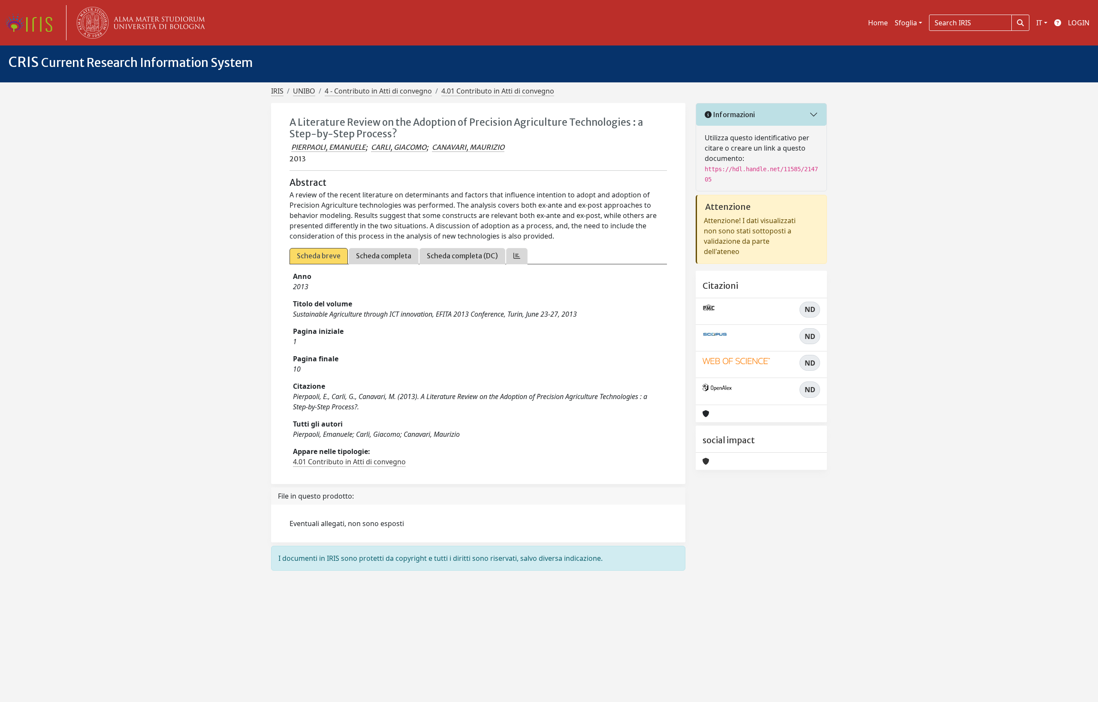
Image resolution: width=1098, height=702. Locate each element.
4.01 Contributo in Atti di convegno (497, 91)
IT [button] (1039, 22)
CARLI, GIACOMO (398, 147)
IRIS (277, 91)
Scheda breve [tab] (319, 255)
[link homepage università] (139, 22)
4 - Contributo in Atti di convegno (378, 91)
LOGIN (1078, 22)
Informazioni (733, 114)
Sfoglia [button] (906, 22)
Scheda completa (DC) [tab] (462, 255)
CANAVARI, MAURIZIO (468, 147)
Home (878, 22)
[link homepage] (32, 22)
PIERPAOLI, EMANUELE (328, 147)
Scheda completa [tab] (383, 255)
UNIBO (304, 91)
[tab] (517, 256)
